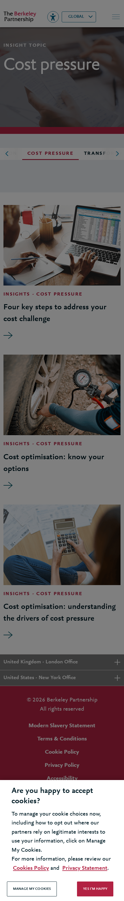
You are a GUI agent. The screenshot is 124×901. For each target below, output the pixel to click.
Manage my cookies (32, 889)
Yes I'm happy (95, 889)
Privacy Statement (84, 868)
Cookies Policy (31, 868)
